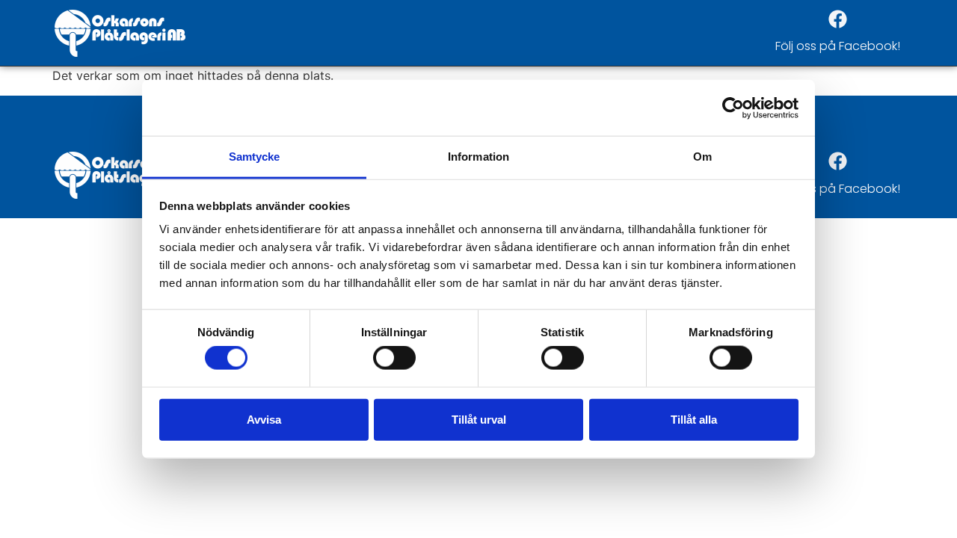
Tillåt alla (694, 418)
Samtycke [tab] (254, 156)
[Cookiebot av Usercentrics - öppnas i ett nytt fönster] (733, 107)
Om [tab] (702, 156)
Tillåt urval (479, 418)
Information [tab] (478, 156)
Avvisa (264, 418)
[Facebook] (837, 18)
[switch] (394, 358)
